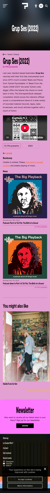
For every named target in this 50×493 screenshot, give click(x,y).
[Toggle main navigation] (4, 6)
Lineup (16, 54)
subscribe (25, 426)
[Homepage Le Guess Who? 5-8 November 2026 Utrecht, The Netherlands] (25, 6)
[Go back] (4, 54)
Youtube (8, 464)
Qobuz (8, 465)
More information (25, 486)
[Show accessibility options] (36, 6)
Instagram (9, 462)
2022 (30, 146)
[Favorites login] (41, 6)
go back (9, 153)
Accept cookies (25, 479)
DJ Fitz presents (11, 146)
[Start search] (45, 6)
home (10, 54)
